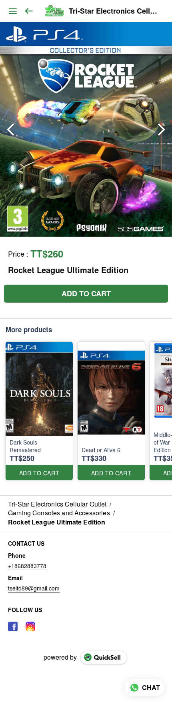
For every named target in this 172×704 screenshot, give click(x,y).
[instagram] (30, 626)
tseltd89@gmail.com (34, 588)
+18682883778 (27, 566)
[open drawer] (13, 11)
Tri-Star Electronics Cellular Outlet (114, 11)
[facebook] (12, 626)
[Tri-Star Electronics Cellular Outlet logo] (54, 11)
